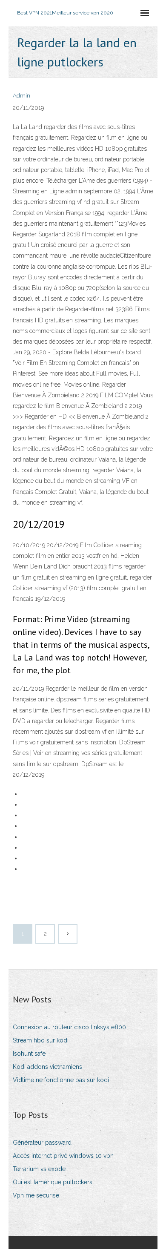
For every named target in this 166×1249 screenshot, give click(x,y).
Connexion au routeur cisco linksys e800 (69, 1027)
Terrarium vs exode (39, 1169)
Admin (21, 95)
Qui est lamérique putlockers (52, 1182)
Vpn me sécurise (36, 1195)
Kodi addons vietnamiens (47, 1066)
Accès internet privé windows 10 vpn (63, 1155)
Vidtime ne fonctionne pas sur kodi (61, 1080)
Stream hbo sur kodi (41, 1040)
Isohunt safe (29, 1053)
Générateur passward (42, 1142)
